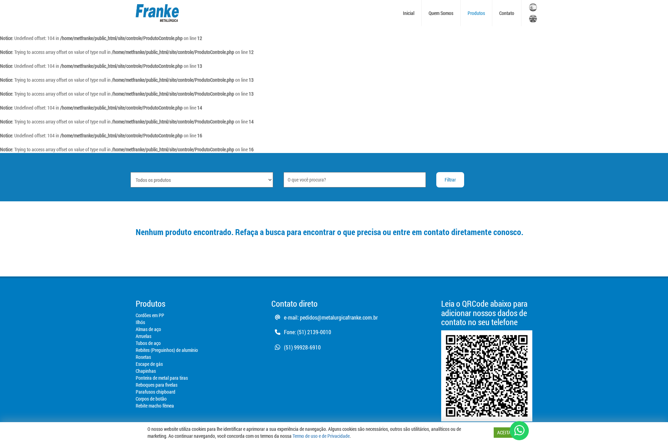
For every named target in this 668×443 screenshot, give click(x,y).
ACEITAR (505, 432)
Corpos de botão (151, 398)
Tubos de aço (148, 343)
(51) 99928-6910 (302, 347)
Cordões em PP (150, 315)
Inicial (408, 13)
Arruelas (143, 336)
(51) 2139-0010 (314, 332)
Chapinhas (146, 371)
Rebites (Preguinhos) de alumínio (167, 350)
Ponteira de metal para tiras (162, 377)
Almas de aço (148, 329)
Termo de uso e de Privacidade (321, 436)
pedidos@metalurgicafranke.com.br (339, 317)
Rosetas (143, 357)
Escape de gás (149, 364)
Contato (506, 13)
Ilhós (140, 322)
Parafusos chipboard (155, 391)
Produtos (476, 13)
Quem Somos (441, 13)
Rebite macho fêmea (155, 405)
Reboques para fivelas (156, 384)
